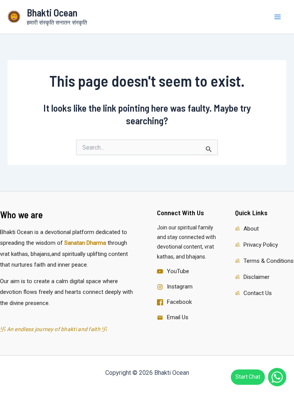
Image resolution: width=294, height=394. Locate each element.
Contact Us (257, 293)
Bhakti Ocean (52, 12)
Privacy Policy (260, 244)
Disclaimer (256, 277)
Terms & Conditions (268, 260)
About (251, 228)
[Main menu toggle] (278, 17)
